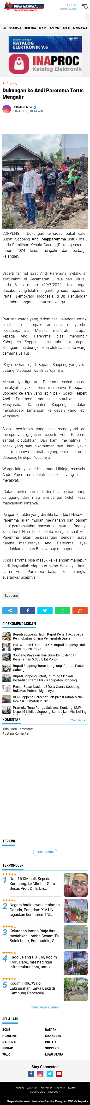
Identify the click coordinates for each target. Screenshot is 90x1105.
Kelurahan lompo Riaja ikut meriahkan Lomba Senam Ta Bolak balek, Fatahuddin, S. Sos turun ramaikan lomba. (34, 936)
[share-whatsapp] (62, 610)
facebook (54, 1091)
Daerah (51, 1030)
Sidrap (7, 1048)
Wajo (43, 28)
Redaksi (19, 1088)
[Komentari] (80, 610)
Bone (6, 1030)
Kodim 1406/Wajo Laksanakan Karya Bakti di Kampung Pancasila (32, 988)
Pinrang (30, 28)
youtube (32, 1088)
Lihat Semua (45, 852)
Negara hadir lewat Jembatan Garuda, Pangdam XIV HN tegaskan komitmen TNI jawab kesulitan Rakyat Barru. (35, 910)
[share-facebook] (27, 610)
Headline (9, 1036)
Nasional (9, 1042)
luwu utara (54, 1054)
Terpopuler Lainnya (45, 1007)
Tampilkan (77, 720)
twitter (72, 1088)
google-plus (37, 1091)
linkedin (60, 1088)
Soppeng (15, 28)
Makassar (80, 28)
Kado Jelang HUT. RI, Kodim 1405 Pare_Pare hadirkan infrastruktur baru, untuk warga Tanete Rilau (33, 962)
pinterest (46, 1088)
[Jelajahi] (84, 6)
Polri (66, 28)
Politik (55, 28)
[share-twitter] (45, 610)
